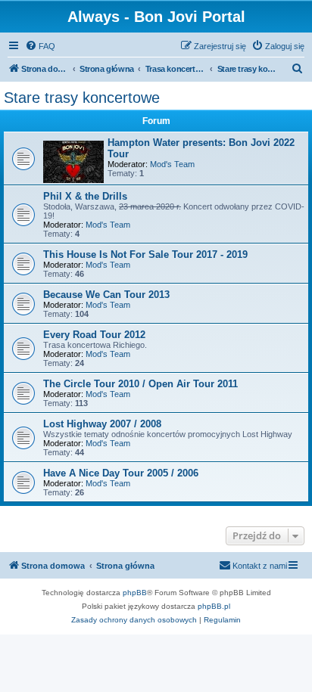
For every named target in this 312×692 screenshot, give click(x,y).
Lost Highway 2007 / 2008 (102, 424)
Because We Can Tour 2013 (106, 294)
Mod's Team (172, 164)
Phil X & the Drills (85, 196)
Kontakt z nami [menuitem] (259, 565)
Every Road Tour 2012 (94, 334)
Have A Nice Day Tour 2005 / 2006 (120, 473)
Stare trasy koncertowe (82, 97)
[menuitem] (40, 46)
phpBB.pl (214, 606)
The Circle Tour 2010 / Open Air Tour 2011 (140, 383)
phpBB (135, 592)
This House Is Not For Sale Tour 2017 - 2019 (145, 254)
